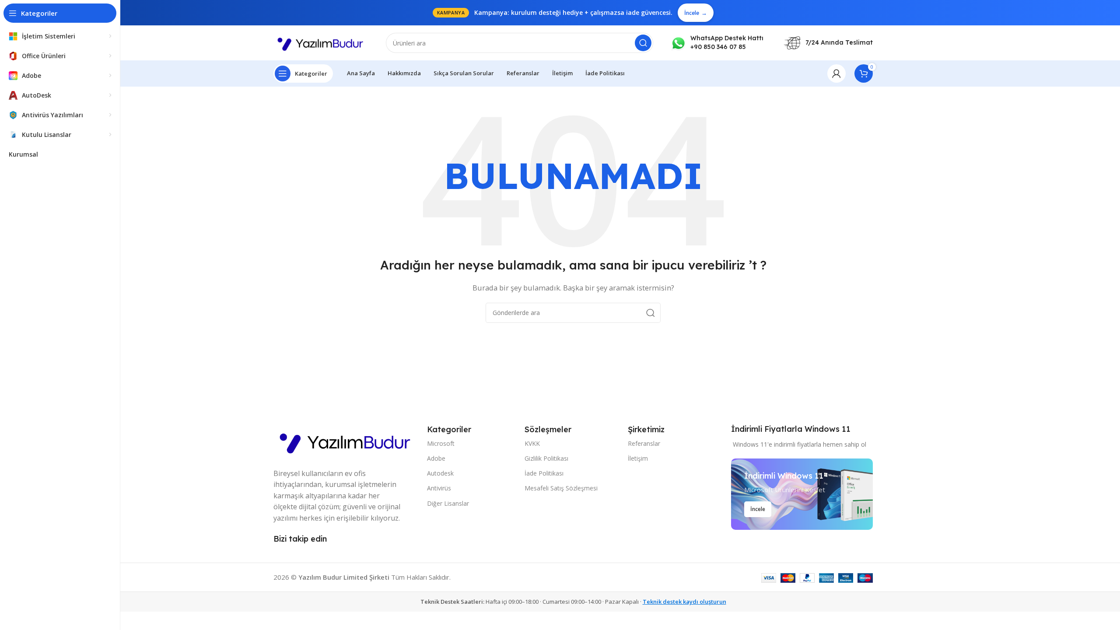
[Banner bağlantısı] (802, 494)
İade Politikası (544, 473)
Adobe (436, 458)
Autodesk (440, 473)
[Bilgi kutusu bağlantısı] (717, 42)
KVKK (532, 443)
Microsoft (441, 443)
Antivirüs (439, 488)
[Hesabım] (836, 73)
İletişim (638, 458)
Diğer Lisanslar (448, 503)
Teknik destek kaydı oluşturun (684, 602)
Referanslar (644, 443)
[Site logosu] (320, 42)
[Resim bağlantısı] (345, 440)
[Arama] (643, 43)
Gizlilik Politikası (546, 458)
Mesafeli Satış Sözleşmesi (561, 488)
